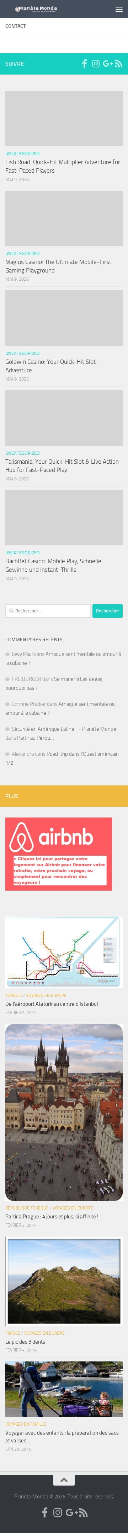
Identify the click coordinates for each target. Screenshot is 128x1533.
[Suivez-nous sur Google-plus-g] (107, 63)
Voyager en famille (25, 1424)
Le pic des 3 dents (25, 1342)
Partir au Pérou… (35, 738)
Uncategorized (22, 153)
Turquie (13, 995)
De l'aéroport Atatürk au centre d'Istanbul (51, 1004)
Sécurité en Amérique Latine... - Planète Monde (64, 729)
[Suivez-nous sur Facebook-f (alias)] (84, 63)
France (12, 1333)
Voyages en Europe (46, 995)
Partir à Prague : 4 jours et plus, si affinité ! (51, 1216)
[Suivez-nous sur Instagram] (95, 63)
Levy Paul (22, 654)
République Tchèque (27, 1208)
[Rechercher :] (48, 611)
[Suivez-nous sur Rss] (118, 63)
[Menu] (119, 9)
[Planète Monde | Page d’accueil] (51, 9)
